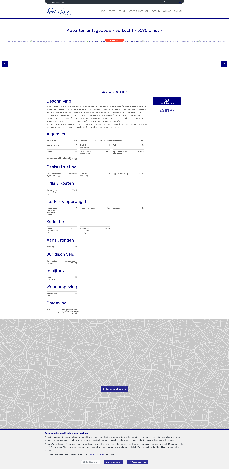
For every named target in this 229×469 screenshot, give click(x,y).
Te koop (112, 11)
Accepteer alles (139, 462)
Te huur (122, 11)
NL (180, 2)
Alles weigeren (114, 462)
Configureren (92, 462)
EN (175, 2)
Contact (167, 11)
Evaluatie (178, 11)
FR (171, 2)
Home (103, 11)
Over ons (156, 11)
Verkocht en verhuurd (138, 11)
